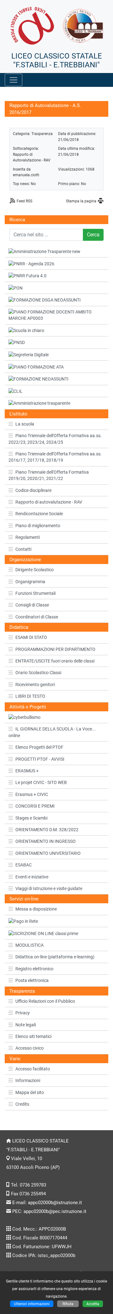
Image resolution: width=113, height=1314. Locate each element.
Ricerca (17, 220)
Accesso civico (29, 1048)
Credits (22, 1104)
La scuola (24, 423)
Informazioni (27, 1080)
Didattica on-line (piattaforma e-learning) (54, 956)
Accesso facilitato (32, 1068)
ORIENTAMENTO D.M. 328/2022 (46, 829)
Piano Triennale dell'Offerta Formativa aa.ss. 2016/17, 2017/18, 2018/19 (55, 457)
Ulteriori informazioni (32, 1303)
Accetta (92, 1303)
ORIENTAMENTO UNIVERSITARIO (48, 853)
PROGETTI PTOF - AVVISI (39, 759)
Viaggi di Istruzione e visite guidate (48, 888)
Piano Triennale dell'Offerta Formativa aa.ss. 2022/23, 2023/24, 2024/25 (55, 438)
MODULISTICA (29, 945)
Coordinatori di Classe (36, 616)
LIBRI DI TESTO (30, 696)
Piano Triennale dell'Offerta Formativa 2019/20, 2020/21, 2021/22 (48, 475)
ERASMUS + (27, 770)
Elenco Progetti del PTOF (39, 747)
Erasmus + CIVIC (31, 794)
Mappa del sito (29, 1092)
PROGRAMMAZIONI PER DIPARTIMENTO (55, 649)
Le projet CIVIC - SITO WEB (41, 782)
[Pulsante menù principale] (13, 80)
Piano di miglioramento (37, 525)
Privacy (22, 1012)
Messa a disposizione (36, 908)
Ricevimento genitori (35, 684)
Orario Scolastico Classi (38, 672)
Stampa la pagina (81, 201)
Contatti (23, 549)
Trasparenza (42, 133)
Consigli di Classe (32, 604)
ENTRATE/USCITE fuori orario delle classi (54, 660)
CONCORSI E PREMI (35, 806)
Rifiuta (67, 1303)
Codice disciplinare (33, 490)
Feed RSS (24, 201)
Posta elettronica (32, 980)
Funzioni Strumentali (35, 593)
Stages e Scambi (31, 818)
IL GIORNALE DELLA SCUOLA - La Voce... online (52, 732)
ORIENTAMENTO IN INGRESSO (45, 841)
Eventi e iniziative (31, 876)
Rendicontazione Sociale (39, 513)
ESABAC (23, 864)
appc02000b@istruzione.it (55, 1202)
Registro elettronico (34, 968)
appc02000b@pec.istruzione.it (55, 1211)
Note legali (25, 1024)
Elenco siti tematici (33, 1036)
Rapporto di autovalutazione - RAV (48, 502)
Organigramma (30, 581)
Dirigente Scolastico (34, 569)
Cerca (93, 235)
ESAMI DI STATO (31, 637)
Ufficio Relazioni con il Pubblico (45, 1001)
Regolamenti (27, 537)
